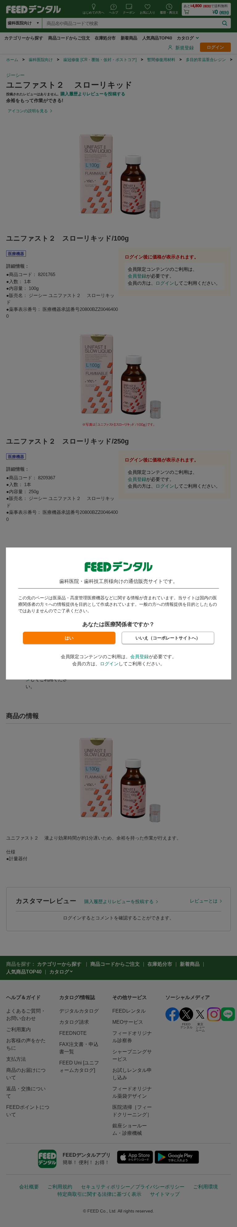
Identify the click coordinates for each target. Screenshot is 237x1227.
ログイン (109, 663)
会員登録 (139, 656)
